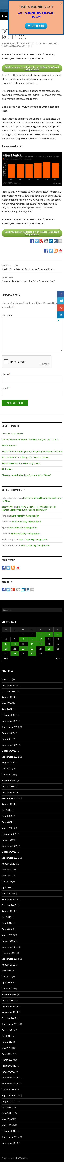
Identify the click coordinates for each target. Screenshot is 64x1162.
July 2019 (6, 917)
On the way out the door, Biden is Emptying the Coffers (30, 439)
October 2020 (9, 851)
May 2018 (7, 976)
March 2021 (8, 828)
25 (49, 648)
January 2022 (8, 786)
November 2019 (10, 899)
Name (6, 374)
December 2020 (10, 845)
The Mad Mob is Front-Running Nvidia (21, 463)
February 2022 (9, 780)
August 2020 (8, 863)
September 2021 (10, 798)
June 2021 (7, 816)
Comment (7, 314)
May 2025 (7, 679)
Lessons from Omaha (12, 433)
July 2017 (6, 1036)
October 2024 (9, 691)
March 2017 (8, 1059)
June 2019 (7, 923)
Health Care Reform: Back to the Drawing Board (28, 267)
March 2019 (8, 935)
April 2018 (7, 982)
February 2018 (9, 994)
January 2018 (8, 1000)
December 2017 (10, 1006)
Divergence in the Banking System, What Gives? (26, 475)
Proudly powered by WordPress (16, 1158)
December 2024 (10, 685)
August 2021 (8, 804)
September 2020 (10, 857)
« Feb (5, 658)
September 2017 (10, 1024)
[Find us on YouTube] (60, 251)
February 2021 (9, 833)
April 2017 (7, 1053)
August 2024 (8, 697)
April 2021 (7, 822)
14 (14, 643)
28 (14, 653)
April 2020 (7, 887)
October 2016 (9, 1089)
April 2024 (7, 709)
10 (40, 639)
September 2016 (10, 1095)
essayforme (8, 506)
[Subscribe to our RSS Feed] (56, 251)
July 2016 (6, 1107)
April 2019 (7, 929)
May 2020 (7, 881)
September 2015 (10, 1137)
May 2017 (7, 1047)
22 (23, 648)
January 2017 (8, 1071)
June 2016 (7, 1113)
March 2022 (8, 774)
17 (40, 643)
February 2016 (9, 1131)
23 (32, 648)
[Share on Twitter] (37, 241)
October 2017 (9, 1018)
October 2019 (9, 905)
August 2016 (8, 1101)
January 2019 (8, 940)
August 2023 (8, 732)
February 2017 (9, 1065)
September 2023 (10, 727)
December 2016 (10, 1077)
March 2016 (8, 1125)
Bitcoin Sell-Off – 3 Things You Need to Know (25, 457)
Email (6, 388)
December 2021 (10, 792)
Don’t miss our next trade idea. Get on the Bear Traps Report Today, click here (32, 68)
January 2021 (8, 839)
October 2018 (9, 952)
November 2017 (10, 1012)
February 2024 (9, 715)
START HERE (38, 26)
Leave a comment (23, 46)
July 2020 (6, 869)
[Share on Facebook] (32, 241)
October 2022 (9, 750)
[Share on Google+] (41, 241)
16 (32, 643)
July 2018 (6, 970)
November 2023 (10, 721)
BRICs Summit (9, 445)
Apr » (58, 658)
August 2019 (8, 911)
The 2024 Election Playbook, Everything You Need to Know (32, 451)
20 (6, 648)
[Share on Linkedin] (51, 241)
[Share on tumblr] (56, 241)
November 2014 (10, 1143)
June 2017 (7, 1042)
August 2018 (8, 964)
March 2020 (8, 893)
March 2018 (8, 988)
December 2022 (10, 744)
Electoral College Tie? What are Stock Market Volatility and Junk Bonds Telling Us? (29, 508)
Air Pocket (7, 469)
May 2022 (7, 768)
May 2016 (7, 1119)
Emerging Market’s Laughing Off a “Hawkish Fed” (28, 279)
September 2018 (10, 958)
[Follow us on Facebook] (46, 251)
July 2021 (6, 810)
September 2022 (10, 756)
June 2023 (7, 738)
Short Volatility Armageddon (24, 515)
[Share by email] (60, 241)
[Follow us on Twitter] (51, 251)
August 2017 (8, 1030)
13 (6, 643)
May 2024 (7, 703)
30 (32, 653)
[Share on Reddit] (46, 241)
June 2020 (7, 875)
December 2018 (10, 946)
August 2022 (8, 762)
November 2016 (10, 1083)
